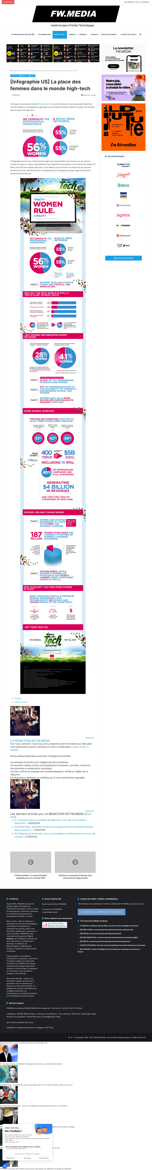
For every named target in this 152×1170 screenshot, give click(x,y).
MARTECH (25, 76)
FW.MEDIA (20, 904)
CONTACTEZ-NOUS (128, 34)
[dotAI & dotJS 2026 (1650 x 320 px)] (53, 53)
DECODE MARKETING (88, 937)
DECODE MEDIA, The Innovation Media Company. (112, 1037)
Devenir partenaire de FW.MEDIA (54, 904)
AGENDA (82, 34)
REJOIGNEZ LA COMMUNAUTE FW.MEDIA (101, 912)
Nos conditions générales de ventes (20, 1022)
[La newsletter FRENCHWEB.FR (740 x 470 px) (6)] (123, 71)
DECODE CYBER (86, 930)
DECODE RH (84, 933)
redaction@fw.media (49, 912)
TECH (33, 76)
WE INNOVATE (85, 949)
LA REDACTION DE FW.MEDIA (30, 740)
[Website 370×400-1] (123, 150)
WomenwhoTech (45, 104)
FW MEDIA (84, 926)
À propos (18, 698)
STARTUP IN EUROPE (88, 945)
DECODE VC (84, 941)
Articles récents (21, 702)
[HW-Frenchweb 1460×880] (123, 100)
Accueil (14, 71)
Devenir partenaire (123, 258)
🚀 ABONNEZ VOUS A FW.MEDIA (137, 2)
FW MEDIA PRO (45, 34)
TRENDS (72, 34)
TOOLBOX (94, 34)
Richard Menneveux (34, 1017)
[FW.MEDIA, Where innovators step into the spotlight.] (76, 17)
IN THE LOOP (59, 34)
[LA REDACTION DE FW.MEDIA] (25, 735)
